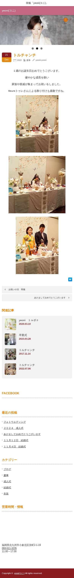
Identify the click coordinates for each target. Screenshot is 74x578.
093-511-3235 (9, 548)
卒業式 (23, 335)
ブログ (7, 469)
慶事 (28, 60)
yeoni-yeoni (41, 60)
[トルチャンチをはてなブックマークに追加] (70, 280)
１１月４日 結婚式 (15, 446)
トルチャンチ (27, 350)
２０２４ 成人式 (13, 428)
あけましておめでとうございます (49, 297)
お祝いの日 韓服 (17, 289)
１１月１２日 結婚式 (16, 440)
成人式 (7, 481)
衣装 (6, 493)
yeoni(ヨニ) (9, 10)
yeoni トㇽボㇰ (29, 320)
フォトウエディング (15, 422)
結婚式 (7, 487)
